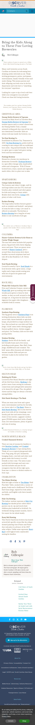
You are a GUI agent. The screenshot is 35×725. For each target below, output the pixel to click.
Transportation (13, 692)
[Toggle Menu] (32, 11)
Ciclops (23, 195)
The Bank (20, 407)
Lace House (22, 692)
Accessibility (18, 663)
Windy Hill (6, 290)
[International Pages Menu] (3, 11)
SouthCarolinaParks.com (12, 704)
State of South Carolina (25, 667)
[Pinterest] (24, 541)
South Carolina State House (23, 672)
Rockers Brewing (8, 213)
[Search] (27, 11)
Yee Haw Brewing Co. (14, 143)
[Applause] (11, 541)
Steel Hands (25, 266)
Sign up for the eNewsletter (18, 640)
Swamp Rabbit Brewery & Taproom (15, 122)
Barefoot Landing (11, 446)
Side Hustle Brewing (9, 410)
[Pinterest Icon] (21, 619)
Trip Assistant (33, 291)
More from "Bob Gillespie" (17, 561)
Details (10, 721)
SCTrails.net (28, 688)
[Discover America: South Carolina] (7, 650)
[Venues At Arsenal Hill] (27, 650)
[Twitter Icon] (18, 619)
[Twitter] (20, 541)
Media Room (6, 683)
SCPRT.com (10, 672)
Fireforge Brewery (25, 162)
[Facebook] (15, 541)
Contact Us (26, 663)
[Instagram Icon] (14, 619)
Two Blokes (25, 482)
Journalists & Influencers (9, 667)
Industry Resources (26, 683)
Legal (4, 672)
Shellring (23, 382)
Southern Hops (23, 315)
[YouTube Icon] (25, 619)
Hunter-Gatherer (16, 250)
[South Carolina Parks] (17, 650)
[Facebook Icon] (10, 619)
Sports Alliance (19, 688)
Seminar (5, 340)
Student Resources (7, 688)
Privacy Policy (8, 663)
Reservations (25, 704)
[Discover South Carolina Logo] (17, 4)
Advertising (15, 683)
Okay (24, 721)
